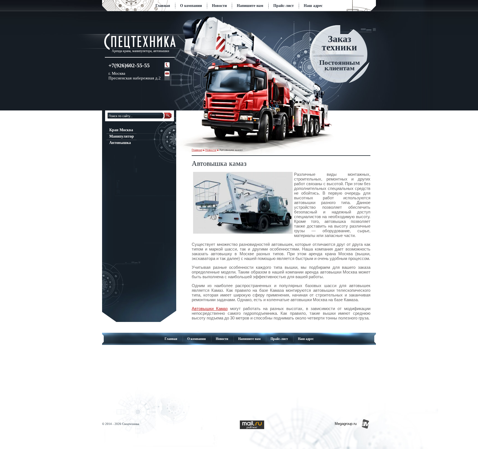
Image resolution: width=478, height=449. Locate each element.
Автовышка (120, 143)
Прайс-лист (283, 6)
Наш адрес (313, 6)
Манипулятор (121, 136)
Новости (219, 6)
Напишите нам (250, 6)
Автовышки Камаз (210, 308)
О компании (191, 6)
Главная (162, 6)
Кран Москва (121, 130)
